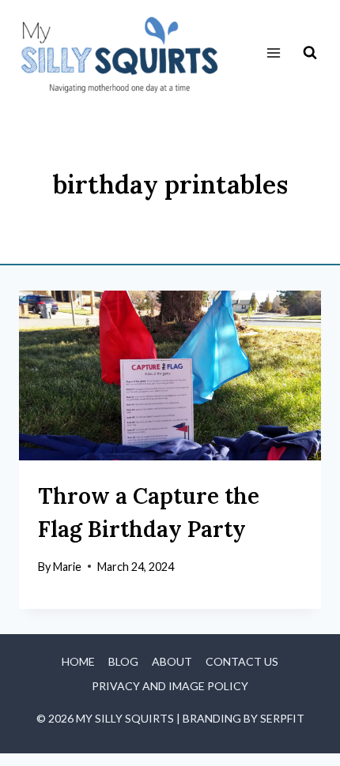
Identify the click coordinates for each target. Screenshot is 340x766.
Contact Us (242, 661)
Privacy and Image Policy (170, 686)
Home (78, 661)
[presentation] (170, 375)
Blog (123, 661)
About (172, 661)
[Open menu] (273, 53)
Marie (67, 566)
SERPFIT (282, 718)
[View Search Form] (310, 53)
